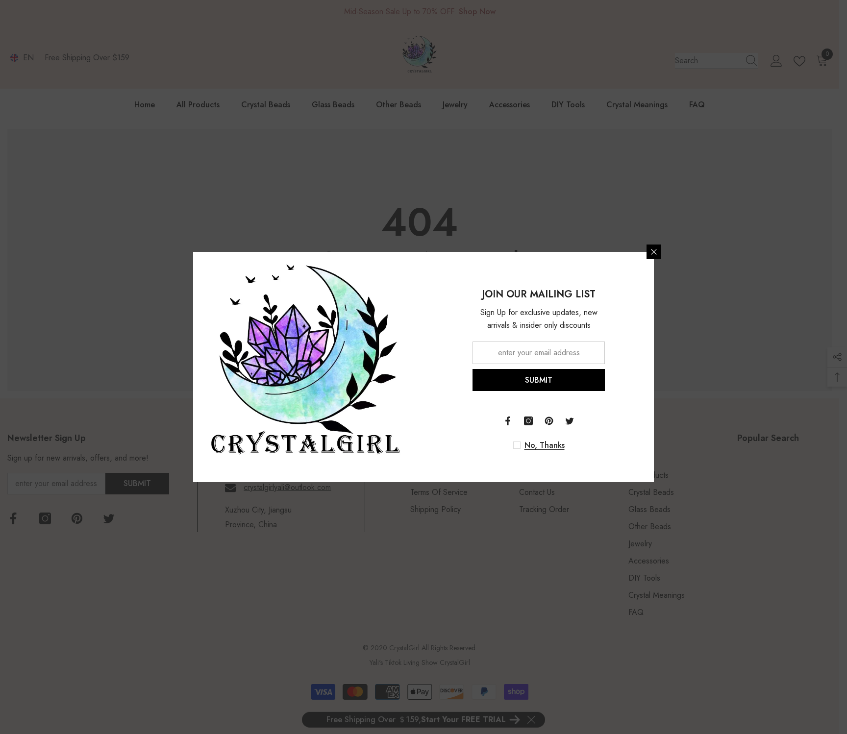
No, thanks (544, 445)
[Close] (654, 252)
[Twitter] (569, 421)
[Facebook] (508, 421)
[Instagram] (528, 421)
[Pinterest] (549, 421)
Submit (538, 380)
